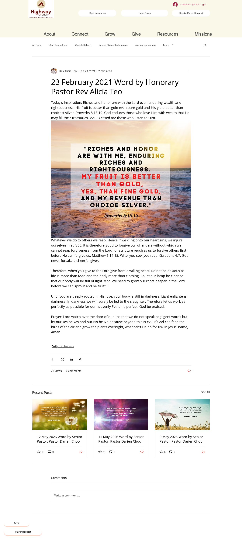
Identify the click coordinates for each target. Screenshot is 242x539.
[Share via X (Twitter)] (62, 359)
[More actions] (188, 71)
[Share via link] (80, 359)
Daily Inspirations (58, 44)
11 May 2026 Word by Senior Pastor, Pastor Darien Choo (121, 439)
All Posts (36, 44)
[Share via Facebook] (53, 359)
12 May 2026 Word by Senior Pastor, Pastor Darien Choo (59, 439)
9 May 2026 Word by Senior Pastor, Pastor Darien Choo (181, 439)
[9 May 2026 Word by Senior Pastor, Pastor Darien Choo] (182, 414)
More (166, 44)
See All (205, 392)
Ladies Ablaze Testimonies (113, 44)
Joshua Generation (145, 44)
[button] (205, 45)
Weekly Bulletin (83, 44)
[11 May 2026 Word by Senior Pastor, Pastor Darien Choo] (121, 414)
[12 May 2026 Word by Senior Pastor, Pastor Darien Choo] (59, 414)
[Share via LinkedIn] (71, 359)
